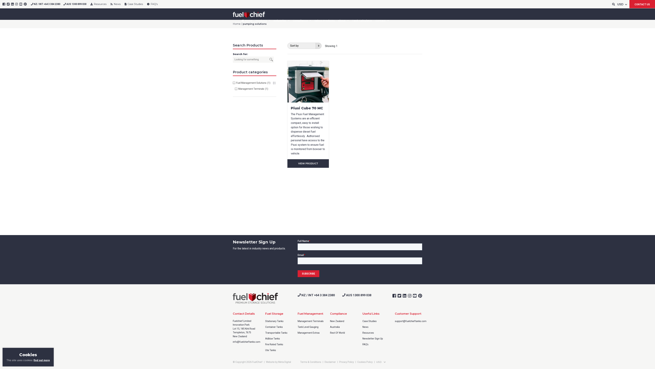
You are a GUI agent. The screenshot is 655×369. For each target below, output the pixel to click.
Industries (280, 20)
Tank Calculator (362, 20)
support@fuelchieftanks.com (410, 321)
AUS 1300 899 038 (76, 4)
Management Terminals (311, 321)
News (117, 4)
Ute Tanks (270, 350)
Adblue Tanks (272, 338)
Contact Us (642, 4)
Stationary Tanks (274, 321)
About (342, 20)
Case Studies (135, 4)
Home (248, 20)
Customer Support (408, 313)
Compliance (300, 20)
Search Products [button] (248, 45)
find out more (42, 360)
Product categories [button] (250, 72)
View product (308, 163)
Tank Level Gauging (308, 327)
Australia (335, 327)
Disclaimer (330, 362)
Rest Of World (337, 332)
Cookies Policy (365, 362)
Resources (99, 4)
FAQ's (365, 344)
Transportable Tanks (276, 332)
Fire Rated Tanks (274, 344)
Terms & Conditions (310, 362)
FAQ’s (154, 4)
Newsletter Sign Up (372, 338)
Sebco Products (324, 20)
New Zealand (337, 321)
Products (261, 20)
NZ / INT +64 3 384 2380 (46, 4)
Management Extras (309, 332)
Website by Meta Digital (278, 362)
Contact (380, 20)
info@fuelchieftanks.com (246, 341)
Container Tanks (274, 327)
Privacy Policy (346, 362)
